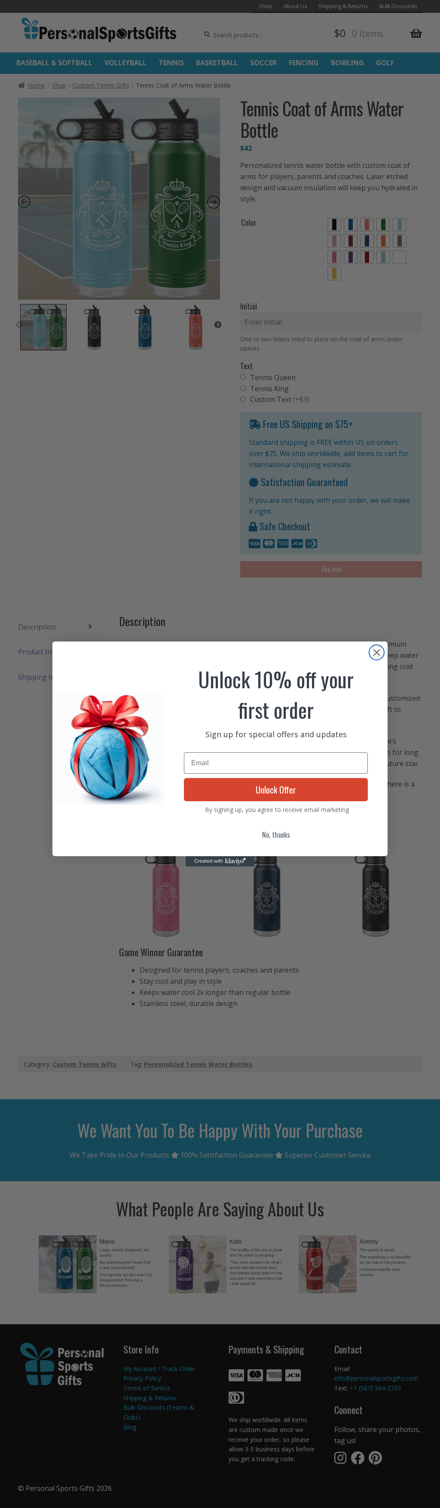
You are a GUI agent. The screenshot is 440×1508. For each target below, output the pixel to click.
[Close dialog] (376, 652)
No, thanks (276, 835)
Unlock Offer (276, 789)
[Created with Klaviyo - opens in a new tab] (220, 861)
